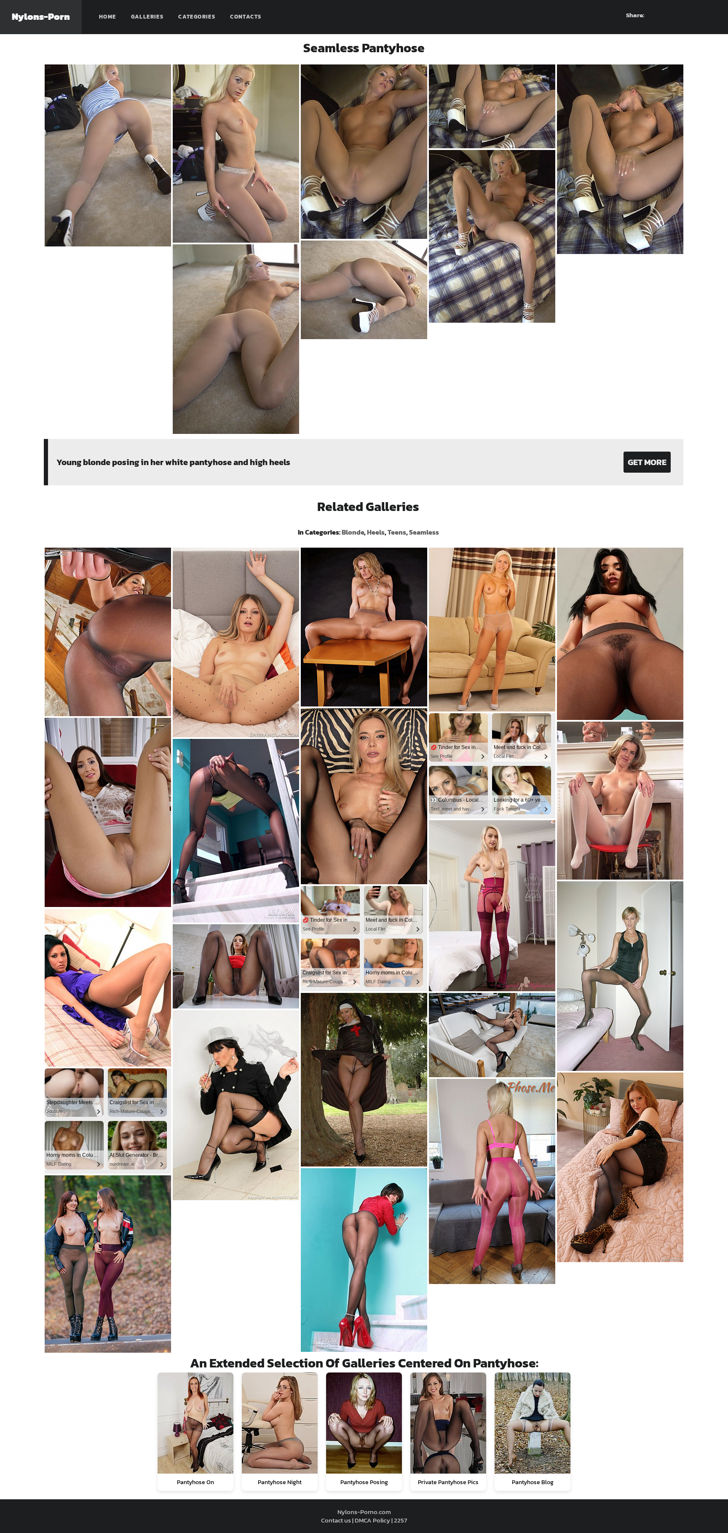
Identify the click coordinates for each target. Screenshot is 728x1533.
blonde (353, 532)
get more (647, 462)
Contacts (245, 17)
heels (376, 532)
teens (397, 532)
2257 (400, 1520)
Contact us (336, 1520)
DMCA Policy (372, 1520)
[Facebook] (664, 15)
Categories (196, 17)
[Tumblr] (695, 15)
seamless (424, 532)
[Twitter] (710, 15)
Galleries (147, 17)
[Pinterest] (679, 15)
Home (107, 17)
